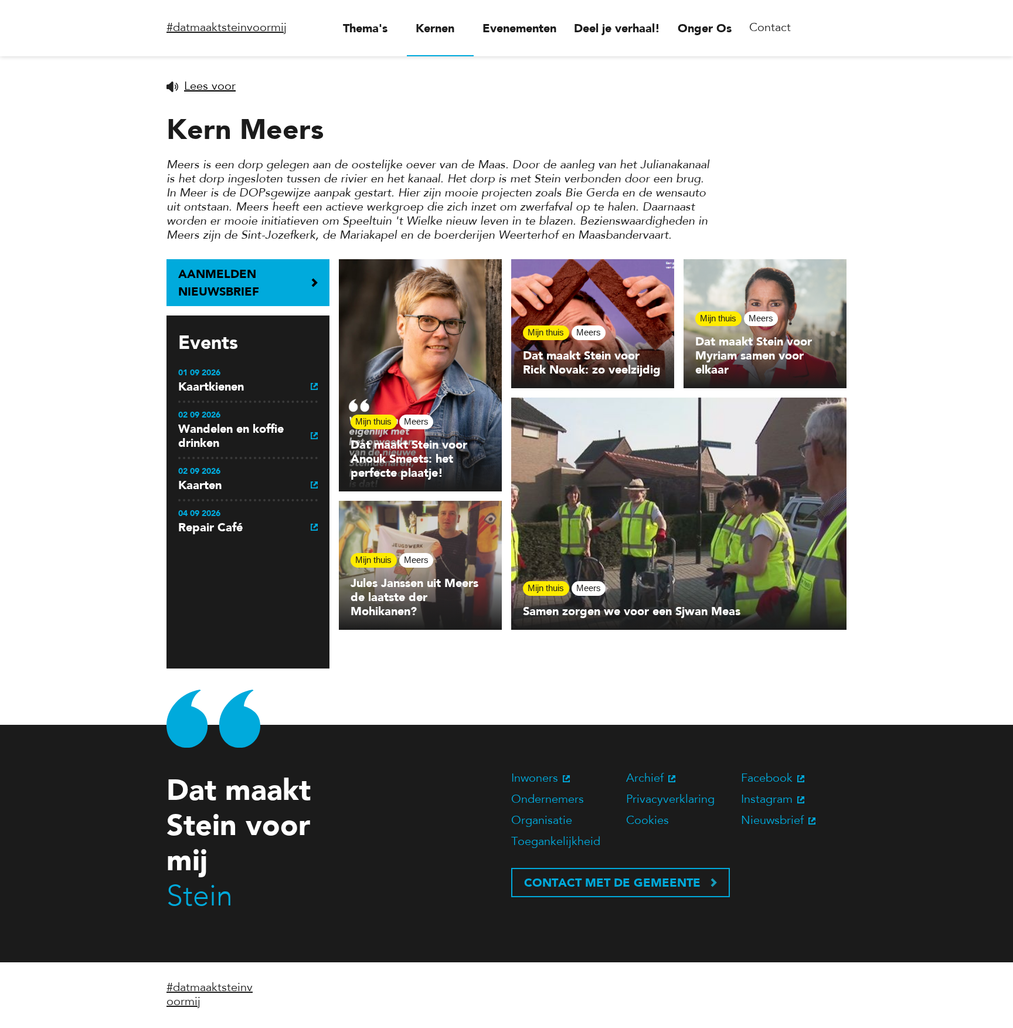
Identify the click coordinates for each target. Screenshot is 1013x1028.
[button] (201, 87)
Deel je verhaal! (617, 28)
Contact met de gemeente (612, 883)
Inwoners (534, 779)
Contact (770, 28)
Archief (645, 779)
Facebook (767, 779)
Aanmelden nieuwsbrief (218, 282)
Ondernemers (547, 800)
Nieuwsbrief (772, 821)
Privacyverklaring (670, 800)
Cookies (647, 821)
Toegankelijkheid (555, 842)
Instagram (767, 800)
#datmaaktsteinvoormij (226, 28)
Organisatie (541, 821)
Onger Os (705, 28)
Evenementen (519, 28)
